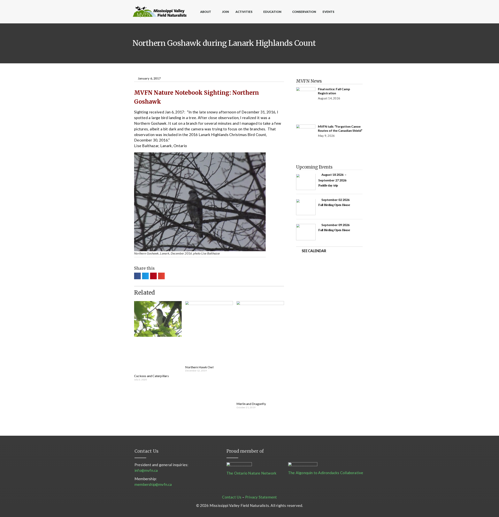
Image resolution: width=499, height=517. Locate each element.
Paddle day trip (328, 185)
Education (272, 11)
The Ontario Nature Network (251, 473)
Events (328, 11)
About (205, 11)
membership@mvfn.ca (153, 484)
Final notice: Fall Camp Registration (334, 91)
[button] (137, 276)
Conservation (304, 11)
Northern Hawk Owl (199, 367)
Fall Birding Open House (334, 205)
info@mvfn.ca (146, 470)
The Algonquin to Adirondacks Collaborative (325, 472)
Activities (243, 11)
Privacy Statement (261, 497)
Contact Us (231, 497)
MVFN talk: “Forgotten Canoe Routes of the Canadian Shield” (340, 128)
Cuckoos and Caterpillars (151, 376)
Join (225, 11)
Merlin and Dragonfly (251, 404)
